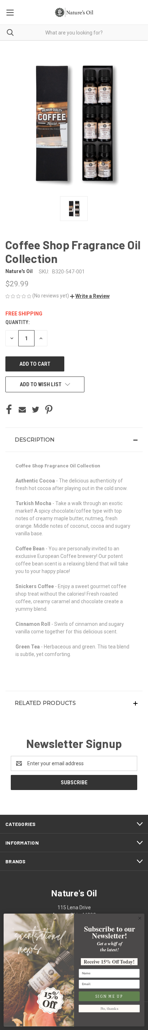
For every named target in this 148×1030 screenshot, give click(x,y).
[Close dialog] (140, 918)
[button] (90, 296)
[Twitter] (35, 410)
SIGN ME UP (109, 996)
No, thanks (109, 1008)
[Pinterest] (48, 410)
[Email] (22, 410)
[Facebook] (9, 410)
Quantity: (17, 322)
